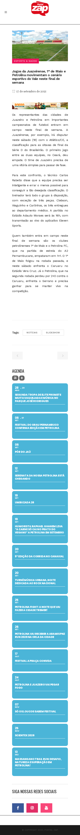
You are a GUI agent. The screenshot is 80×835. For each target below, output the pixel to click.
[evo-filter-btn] (15, 378)
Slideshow (53, 332)
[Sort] (22, 378)
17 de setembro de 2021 (31, 92)
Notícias (32, 332)
